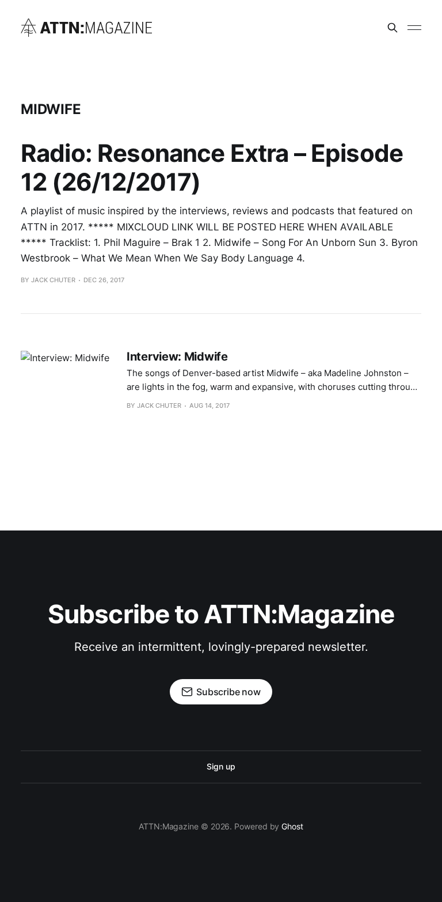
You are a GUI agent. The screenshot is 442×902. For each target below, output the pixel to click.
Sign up (221, 766)
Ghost (292, 826)
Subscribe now (228, 692)
